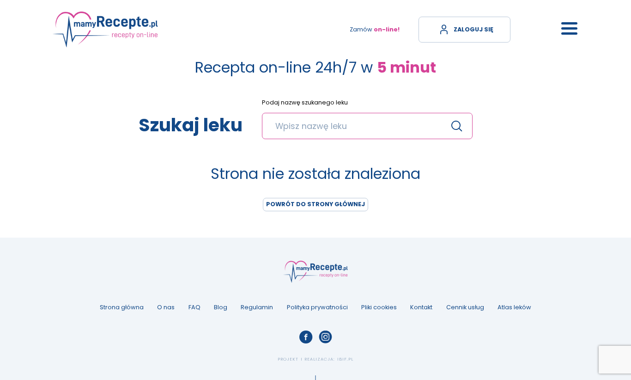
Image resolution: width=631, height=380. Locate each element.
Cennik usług (465, 307)
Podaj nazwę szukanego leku (305, 102)
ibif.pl (345, 359)
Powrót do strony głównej (315, 204)
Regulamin (257, 307)
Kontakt (421, 307)
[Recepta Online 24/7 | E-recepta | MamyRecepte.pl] (105, 30)
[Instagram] (325, 337)
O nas (166, 307)
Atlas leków (514, 307)
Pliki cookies (379, 307)
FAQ (194, 307)
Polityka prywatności (317, 307)
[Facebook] (305, 337)
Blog (220, 307)
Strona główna (122, 307)
